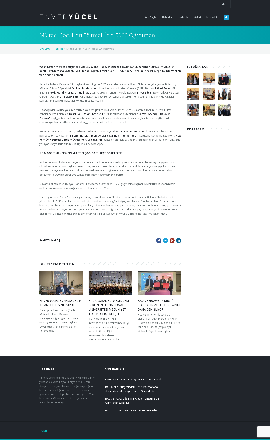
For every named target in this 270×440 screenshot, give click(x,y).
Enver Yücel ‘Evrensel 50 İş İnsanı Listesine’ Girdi (133, 379)
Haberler (58, 48)
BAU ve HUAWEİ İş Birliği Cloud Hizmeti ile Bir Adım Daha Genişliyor (159, 305)
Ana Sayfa (45, 48)
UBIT (44, 430)
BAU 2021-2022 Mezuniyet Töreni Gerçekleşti (132, 410)
